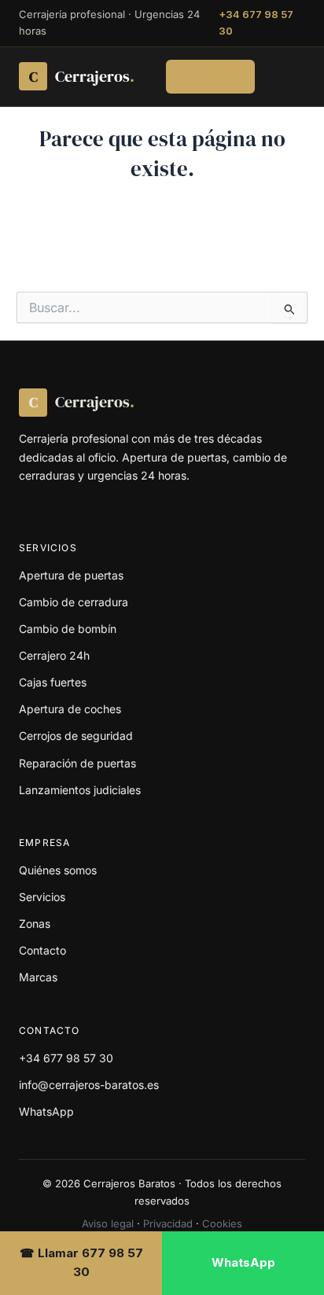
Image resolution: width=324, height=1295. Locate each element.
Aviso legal (108, 1223)
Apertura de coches (70, 709)
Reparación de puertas (77, 763)
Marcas (38, 977)
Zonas (34, 923)
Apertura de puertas (71, 575)
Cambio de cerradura (73, 602)
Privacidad (168, 1223)
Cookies (222, 1223)
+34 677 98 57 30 (256, 22)
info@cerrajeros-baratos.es (89, 1084)
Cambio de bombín (67, 628)
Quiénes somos (58, 870)
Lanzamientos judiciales (80, 789)
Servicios (42, 896)
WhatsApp (46, 1111)
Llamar (219, 76)
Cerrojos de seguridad (76, 735)
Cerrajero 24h (54, 655)
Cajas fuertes (53, 682)
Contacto (42, 950)
